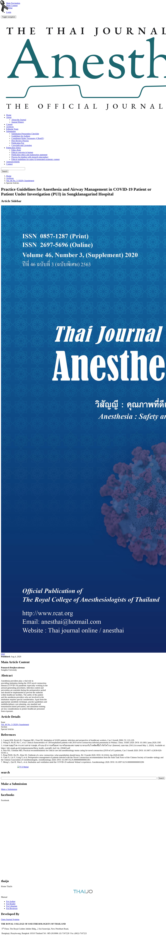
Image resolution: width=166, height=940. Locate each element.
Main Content (12, 5)
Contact (9, 164)
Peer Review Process (20, 141)
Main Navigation (13, 3)
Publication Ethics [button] (13, 148)
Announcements (13, 162)
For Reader (10, 904)
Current (9, 124)
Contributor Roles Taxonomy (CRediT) (27, 138)
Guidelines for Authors (20, 136)
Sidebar (9, 8)
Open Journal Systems (10, 919)
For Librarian (11, 906)
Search (4, 171)
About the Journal (18, 120)
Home (8, 115)
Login (8, 12)
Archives (10, 127)
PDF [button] (3, 654)
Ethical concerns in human (22, 152)
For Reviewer (12, 908)
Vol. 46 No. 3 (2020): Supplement (20, 181)
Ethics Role (16, 150)
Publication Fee (17, 143)
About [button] (8, 117)
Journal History (17, 122)
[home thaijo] (83, 893)
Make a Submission (9, 789)
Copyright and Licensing (21, 145)
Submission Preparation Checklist (25, 134)
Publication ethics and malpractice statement (29, 155)
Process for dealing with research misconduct (29, 157)
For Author (10, 901)
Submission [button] (11, 131)
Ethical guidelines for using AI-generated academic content (35, 159)
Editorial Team (12, 129)
